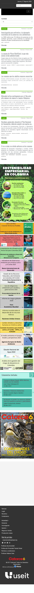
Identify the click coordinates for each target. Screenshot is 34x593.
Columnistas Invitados (9, 374)
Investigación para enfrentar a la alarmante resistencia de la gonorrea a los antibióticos (15, 33)
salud (2, 42)
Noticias (4, 509)
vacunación (6, 42)
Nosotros (4, 514)
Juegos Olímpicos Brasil (15, 109)
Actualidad (5, 520)
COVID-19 (13, 65)
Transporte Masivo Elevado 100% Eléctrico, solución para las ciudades (16, 381)
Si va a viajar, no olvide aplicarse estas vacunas (16, 146)
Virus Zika (23, 109)
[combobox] (24, 5)
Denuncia (4, 523)
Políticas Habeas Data (7, 553)
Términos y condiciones (8, 551)
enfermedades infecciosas (6, 84)
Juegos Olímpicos (5, 109)
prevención (28, 107)
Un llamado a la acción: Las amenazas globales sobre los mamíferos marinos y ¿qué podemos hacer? (17, 400)
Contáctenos (5, 516)
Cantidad (4, 19)
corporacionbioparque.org (9, 540)
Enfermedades (16, 107)
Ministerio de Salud (8, 107)
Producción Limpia (7, 533)
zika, (27, 109)
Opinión (4, 528)
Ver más (4, 45)
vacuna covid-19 (29, 65)
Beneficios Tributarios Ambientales (14, 391)
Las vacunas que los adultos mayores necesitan (16, 76)
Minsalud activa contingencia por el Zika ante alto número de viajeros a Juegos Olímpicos (16, 97)
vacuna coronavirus (20, 65)
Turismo (3, 154)
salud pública (18, 154)
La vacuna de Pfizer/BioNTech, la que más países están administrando (15, 55)
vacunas (8, 65)
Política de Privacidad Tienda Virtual (11, 548)
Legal (3, 511)
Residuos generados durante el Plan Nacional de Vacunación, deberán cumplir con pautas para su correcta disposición (17, 123)
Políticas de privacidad (7, 546)
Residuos (3, 133)
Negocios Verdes (7, 530)
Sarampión (3, 110)
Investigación (5, 525)
